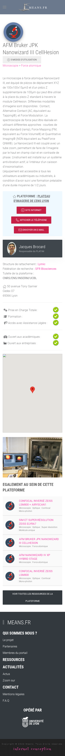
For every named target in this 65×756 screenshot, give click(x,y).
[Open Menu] (4, 7)
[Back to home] (32, 7)
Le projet (8, 640)
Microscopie (10, 65)
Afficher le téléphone (33, 220)
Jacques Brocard (32, 247)
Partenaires (10, 646)
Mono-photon (25, 511)
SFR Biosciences (45, 268)
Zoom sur (9, 680)
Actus (6, 674)
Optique (36, 508)
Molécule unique (27, 530)
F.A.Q (6, 700)
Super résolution (49, 527)
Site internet (33, 210)
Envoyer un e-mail (33, 229)
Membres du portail (15, 653)
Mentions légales (13, 694)
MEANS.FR (19, 622)
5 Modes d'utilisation (23, 59)
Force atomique (31, 65)
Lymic (41, 264)
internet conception (32, 749)
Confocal (46, 508)
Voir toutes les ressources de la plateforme (32, 597)
